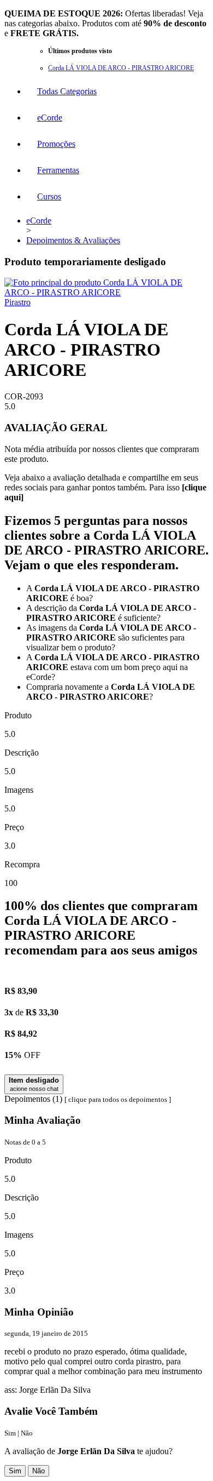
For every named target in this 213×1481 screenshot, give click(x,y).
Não (38, 1471)
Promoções (56, 143)
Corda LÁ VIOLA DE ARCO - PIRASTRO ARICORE (121, 68)
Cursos (49, 196)
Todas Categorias (67, 91)
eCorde (49, 117)
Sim (15, 1471)
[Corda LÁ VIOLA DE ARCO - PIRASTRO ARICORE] (106, 292)
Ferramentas (58, 170)
